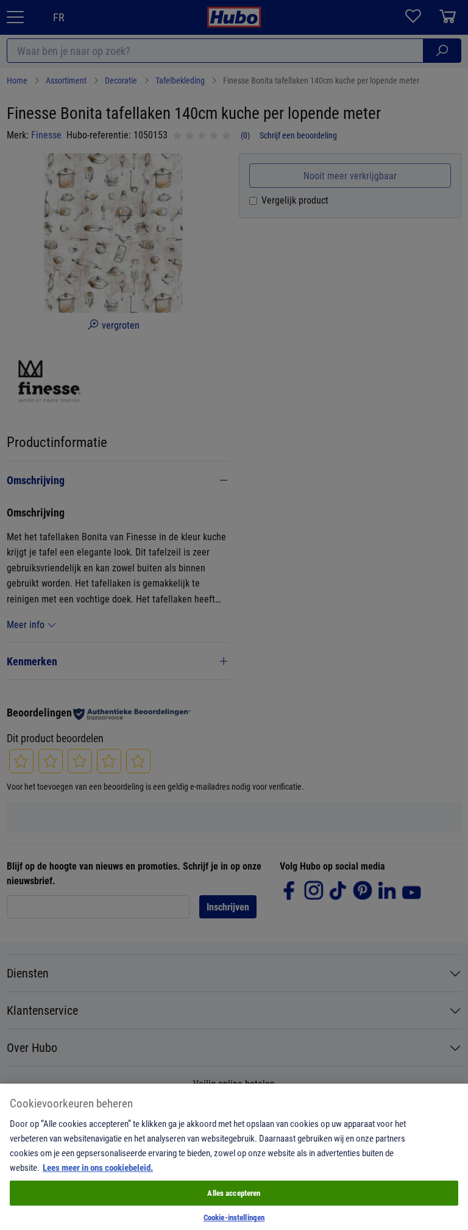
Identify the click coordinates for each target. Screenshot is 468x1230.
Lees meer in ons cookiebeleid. (98, 1167)
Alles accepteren (233, 1192)
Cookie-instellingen (234, 1217)
